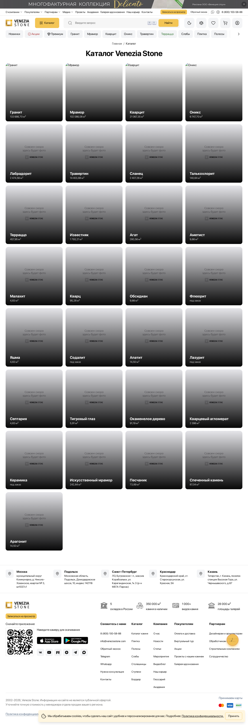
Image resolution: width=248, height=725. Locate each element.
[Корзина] (225, 23)
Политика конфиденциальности (26, 714)
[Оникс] (213, 92)
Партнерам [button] (51, 12)
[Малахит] (34, 276)
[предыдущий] (239, 34)
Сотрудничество (218, 656)
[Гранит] (34, 92)
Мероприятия (161, 656)
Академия (93, 12)
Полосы (219, 34)
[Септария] (34, 399)
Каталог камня (139, 633)
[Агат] (153, 215)
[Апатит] (153, 337)
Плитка (202, 34)
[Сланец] (153, 153)
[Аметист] (213, 215)
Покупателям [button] (32, 12)
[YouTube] (49, 652)
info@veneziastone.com (113, 641)
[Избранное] (213, 23)
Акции (35, 34)
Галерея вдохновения (112, 12)
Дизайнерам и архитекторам (225, 633)
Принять (233, 716)
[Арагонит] (34, 521)
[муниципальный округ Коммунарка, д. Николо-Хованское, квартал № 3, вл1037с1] (28, 579)
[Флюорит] (213, 276)
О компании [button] (12, 12)
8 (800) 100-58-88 (110, 633)
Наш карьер (133, 12)
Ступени (136, 671)
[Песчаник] (153, 460)
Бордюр (136, 679)
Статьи (157, 648)
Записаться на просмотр (173, 12)
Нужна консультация (112, 671)
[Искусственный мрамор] (94, 460)
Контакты (147, 12)
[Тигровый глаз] (94, 399)
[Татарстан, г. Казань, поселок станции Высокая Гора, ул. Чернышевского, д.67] (219, 577)
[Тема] (189, 23)
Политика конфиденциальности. (203, 716)
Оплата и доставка (184, 633)
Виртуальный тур (184, 641)
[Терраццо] (34, 215)
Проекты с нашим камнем (189, 656)
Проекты (80, 12)
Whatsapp (106, 664)
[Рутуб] (58, 652)
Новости (158, 641)
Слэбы (185, 34)
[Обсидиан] (153, 276)
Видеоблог (159, 664)
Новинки (14, 34)
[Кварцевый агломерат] (213, 399)
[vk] (40, 652)
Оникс (128, 34)
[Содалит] (94, 337)
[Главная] (17, 23)
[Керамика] (34, 460)
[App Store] (49, 640)
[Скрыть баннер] (244, 4)
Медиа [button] (66, 12)
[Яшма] (34, 337)
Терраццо (167, 34)
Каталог (49, 23)
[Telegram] (75, 652)
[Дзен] (66, 652)
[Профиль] (237, 23)
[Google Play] (76, 640)
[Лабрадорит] (34, 153)
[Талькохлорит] (213, 153)
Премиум (57, 34)
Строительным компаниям (224, 648)
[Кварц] (94, 276)
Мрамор (92, 34)
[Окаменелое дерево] (153, 399)
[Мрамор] (94, 92)
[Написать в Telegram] (218, 12)
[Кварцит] (153, 92)
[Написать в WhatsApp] (212, 12)
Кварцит (110, 34)
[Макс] (84, 652)
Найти (168, 23)
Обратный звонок (198, 12)
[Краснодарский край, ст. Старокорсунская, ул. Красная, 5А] (172, 577)
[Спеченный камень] (213, 460)
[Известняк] (94, 215)
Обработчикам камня (221, 641)
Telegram (105, 656)
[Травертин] (94, 153)
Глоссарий (159, 679)
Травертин (147, 34)
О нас (156, 633)
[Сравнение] (201, 23)
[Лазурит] (213, 337)
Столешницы (138, 664)
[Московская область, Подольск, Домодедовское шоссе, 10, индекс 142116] (76, 577)
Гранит (75, 34)
